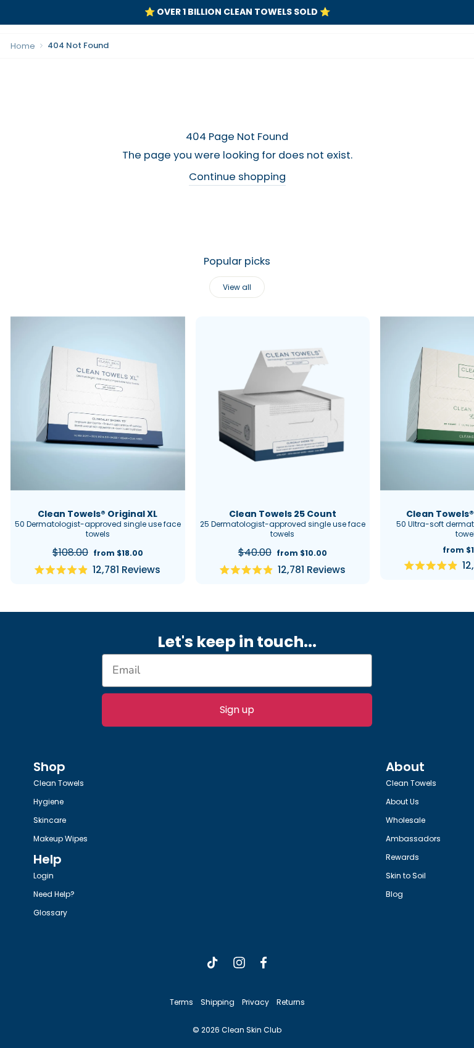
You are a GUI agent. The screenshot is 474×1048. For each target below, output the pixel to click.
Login (43, 875)
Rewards (402, 857)
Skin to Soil (406, 875)
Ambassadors (413, 838)
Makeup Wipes (60, 838)
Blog (394, 894)
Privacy (255, 1002)
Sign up (237, 710)
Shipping (218, 1002)
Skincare (49, 820)
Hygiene (48, 801)
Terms (181, 1002)
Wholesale (405, 820)
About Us (402, 801)
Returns (290, 1002)
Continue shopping (237, 177)
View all (237, 287)
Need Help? (54, 894)
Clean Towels (58, 783)
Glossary (50, 912)
